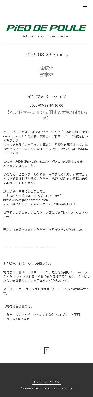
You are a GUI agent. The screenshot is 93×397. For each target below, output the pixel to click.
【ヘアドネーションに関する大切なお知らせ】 (46, 115)
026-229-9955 (46, 381)
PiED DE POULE (38, 388)
